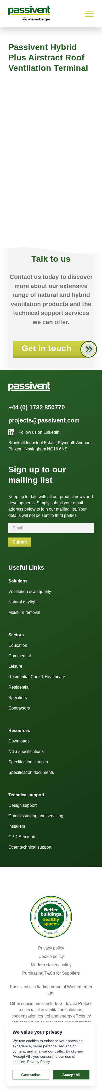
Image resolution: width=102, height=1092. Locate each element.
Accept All (71, 1075)
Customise (30, 1075)
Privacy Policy (38, 1062)
